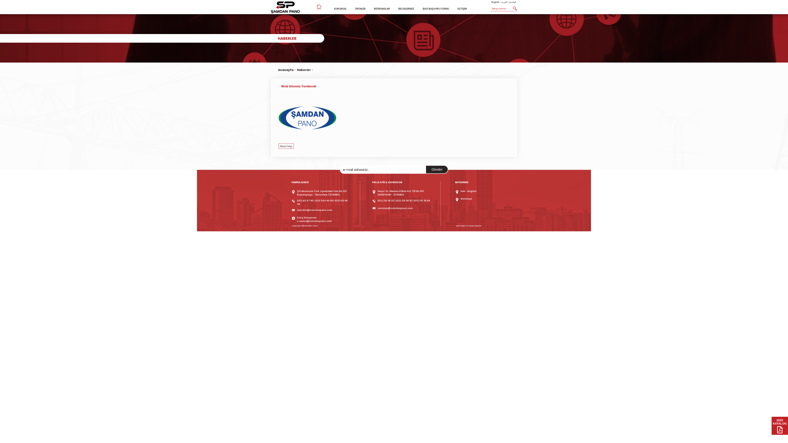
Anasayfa (285, 70)
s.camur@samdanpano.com (314, 221)
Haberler (304, 70)
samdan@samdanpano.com (314, 210)
